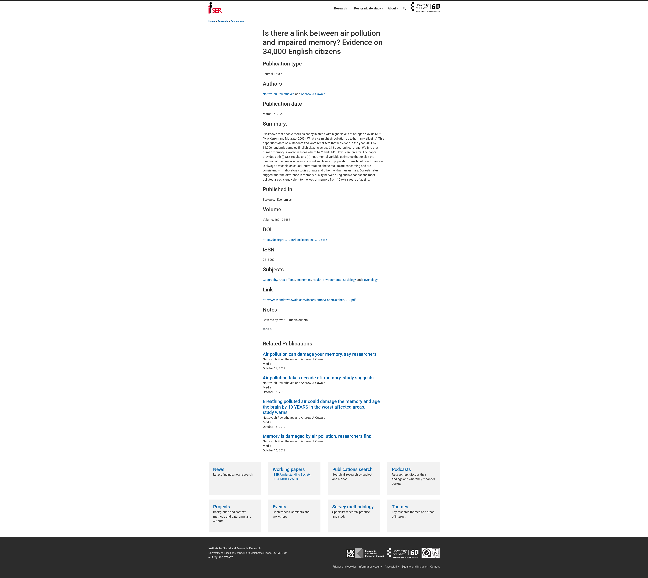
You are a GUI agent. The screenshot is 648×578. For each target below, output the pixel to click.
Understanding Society (295, 474)
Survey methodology (353, 506)
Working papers (289, 469)
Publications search (352, 469)
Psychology (370, 279)
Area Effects (287, 279)
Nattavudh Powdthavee (278, 94)
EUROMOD (280, 479)
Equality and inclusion (415, 566)
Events (279, 506)
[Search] (404, 8)
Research (340, 8)
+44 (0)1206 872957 (220, 557)
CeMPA (293, 479)
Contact (435, 566)
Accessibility (392, 566)
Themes (400, 506)
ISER (276, 474)
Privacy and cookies (344, 566)
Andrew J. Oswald (313, 94)
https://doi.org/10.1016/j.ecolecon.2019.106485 (295, 239)
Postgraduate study (367, 8)
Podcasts (401, 469)
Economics (303, 279)
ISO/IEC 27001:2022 (431, 553)
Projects (221, 506)
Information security (371, 566)
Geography (270, 279)
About (392, 8)
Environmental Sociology (339, 279)
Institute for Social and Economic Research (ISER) (215, 8)
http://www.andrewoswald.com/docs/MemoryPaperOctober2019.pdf (309, 300)
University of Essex (425, 8)
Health (317, 279)
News (218, 469)
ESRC (365, 553)
